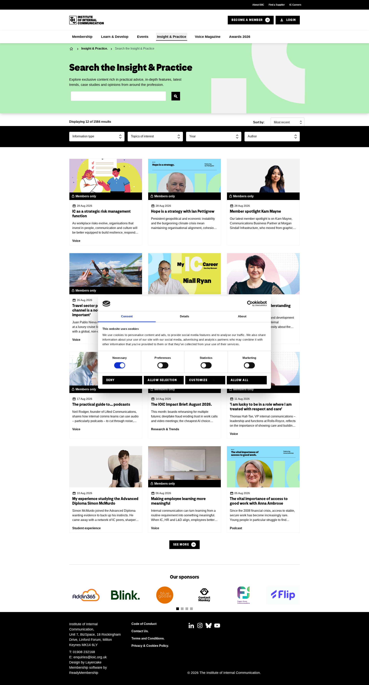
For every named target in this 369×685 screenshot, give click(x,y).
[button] (177, 608)
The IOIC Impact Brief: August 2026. (181, 404)
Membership (82, 37)
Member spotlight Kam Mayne (255, 211)
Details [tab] (184, 316)
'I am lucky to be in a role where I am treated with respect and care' (261, 406)
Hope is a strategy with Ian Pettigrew (182, 211)
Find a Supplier (277, 4)
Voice (76, 240)
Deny (110, 380)
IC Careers (295, 4)
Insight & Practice (171, 37)
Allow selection (162, 380)
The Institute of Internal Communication (71, 49)
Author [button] (252, 136)
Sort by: (258, 122)
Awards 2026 (239, 37)
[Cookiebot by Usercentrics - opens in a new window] (250, 303)
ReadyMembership (83, 673)
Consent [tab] (127, 316)
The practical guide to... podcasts (101, 404)
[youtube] (217, 625)
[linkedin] (191, 625)
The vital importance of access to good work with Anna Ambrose (259, 501)
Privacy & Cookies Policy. (150, 645)
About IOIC (258, 4)
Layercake (93, 662)
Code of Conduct (143, 623)
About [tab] (242, 316)
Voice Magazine (207, 37)
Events (142, 37)
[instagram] (200, 625)
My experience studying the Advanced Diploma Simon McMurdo (105, 501)
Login (291, 20)
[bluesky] (208, 625)
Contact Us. (140, 631)
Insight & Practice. (94, 48)
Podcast (236, 528)
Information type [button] (83, 136)
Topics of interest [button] (142, 136)
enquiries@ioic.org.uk (90, 657)
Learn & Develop (114, 37)
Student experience (86, 528)
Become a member (247, 20)
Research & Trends (165, 429)
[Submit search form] (175, 96)
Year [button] (192, 136)
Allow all (239, 380)
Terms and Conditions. (148, 638)
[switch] (162, 365)
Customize (198, 380)
